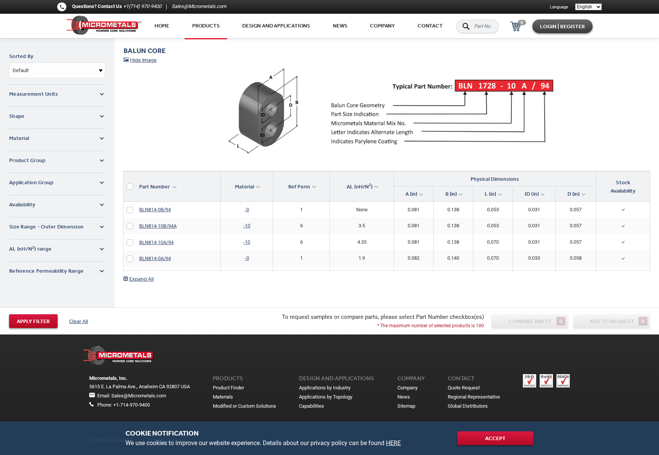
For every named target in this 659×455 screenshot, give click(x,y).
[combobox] (57, 70)
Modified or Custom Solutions (244, 406)
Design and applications (276, 25)
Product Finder (228, 388)
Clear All (78, 321)
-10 (246, 225)
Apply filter (33, 321)
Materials (223, 397)
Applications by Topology (325, 397)
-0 (247, 209)
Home (161, 25)
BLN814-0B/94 (155, 209)
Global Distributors (468, 406)
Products (205, 25)
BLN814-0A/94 (155, 258)
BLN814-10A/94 (156, 242)
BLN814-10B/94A (158, 226)
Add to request (617, 321)
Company (382, 25)
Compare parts (536, 321)
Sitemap (406, 406)
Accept (495, 438)
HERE (393, 443)
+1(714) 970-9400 (142, 6)
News (340, 25)
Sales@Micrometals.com (198, 6)
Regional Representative (474, 397)
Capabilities (311, 406)
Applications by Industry (324, 388)
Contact (430, 25)
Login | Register (562, 26)
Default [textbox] (21, 70)
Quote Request (464, 388)
